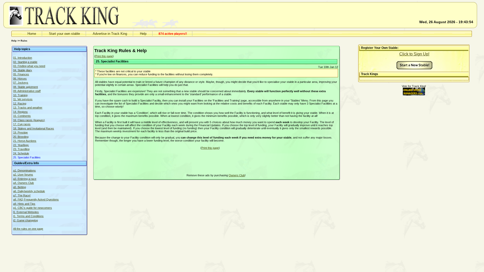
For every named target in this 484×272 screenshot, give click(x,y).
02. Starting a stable (25, 61)
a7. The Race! (22, 195)
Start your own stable (64, 34)
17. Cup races (22, 124)
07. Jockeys (20, 82)
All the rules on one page (28, 228)
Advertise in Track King (110, 34)
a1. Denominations (24, 170)
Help (143, 34)
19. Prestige (20, 132)
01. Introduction (22, 57)
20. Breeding (20, 136)
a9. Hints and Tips (24, 203)
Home (31, 34)
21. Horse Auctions (24, 140)
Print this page (104, 56)
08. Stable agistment (25, 86)
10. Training (20, 95)
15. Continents (22, 115)
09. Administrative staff (27, 90)
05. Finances (21, 74)
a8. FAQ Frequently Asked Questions (36, 199)
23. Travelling (21, 149)
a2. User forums (23, 174)
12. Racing (19, 103)
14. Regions (20, 111)
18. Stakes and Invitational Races (33, 128)
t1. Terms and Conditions (28, 216)
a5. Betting (19, 187)
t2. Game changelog (25, 220)
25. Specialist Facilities (27, 157)
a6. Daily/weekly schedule (29, 191)
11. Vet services (23, 99)
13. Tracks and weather (27, 107)
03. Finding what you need (29, 65)
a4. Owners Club (23, 182)
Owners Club (237, 175)
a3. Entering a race (24, 178)
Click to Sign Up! (414, 54)
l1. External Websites (26, 212)
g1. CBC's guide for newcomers (32, 207)
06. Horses (20, 78)
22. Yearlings (21, 145)
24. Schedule (21, 153)
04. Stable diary (22, 70)
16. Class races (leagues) (29, 120)
